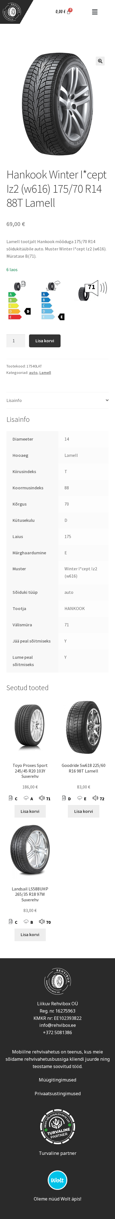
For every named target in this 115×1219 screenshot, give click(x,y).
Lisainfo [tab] (14, 400)
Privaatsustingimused (58, 1093)
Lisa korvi (44, 340)
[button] (95, 12)
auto (33, 372)
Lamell (45, 372)
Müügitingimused (57, 1080)
